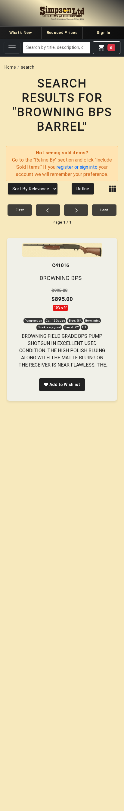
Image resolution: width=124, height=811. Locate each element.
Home (10, 67)
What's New (20, 32)
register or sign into (77, 167)
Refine (82, 189)
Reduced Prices (62, 32)
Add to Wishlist (64, 384)
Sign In (103, 32)
